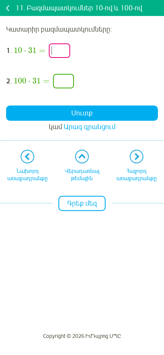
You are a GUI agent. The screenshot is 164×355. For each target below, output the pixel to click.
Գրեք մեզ (82, 203)
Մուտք (82, 113)
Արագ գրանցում (90, 127)
